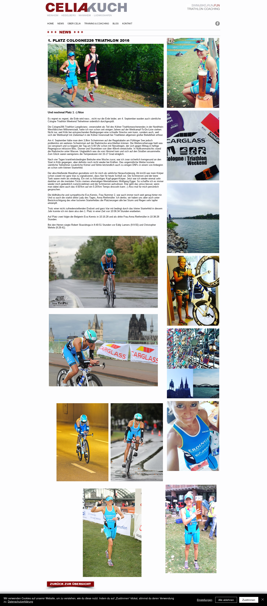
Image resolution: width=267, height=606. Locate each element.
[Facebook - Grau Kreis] (217, 23)
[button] (193, 73)
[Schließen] (262, 600)
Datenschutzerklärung (20, 601)
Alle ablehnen (226, 600)
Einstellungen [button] (204, 600)
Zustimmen (248, 600)
